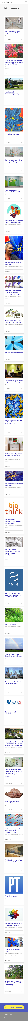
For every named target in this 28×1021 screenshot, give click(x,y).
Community (13, 95)
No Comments (20, 35)
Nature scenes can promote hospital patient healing (14, 381)
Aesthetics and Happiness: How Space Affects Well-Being (13, 455)
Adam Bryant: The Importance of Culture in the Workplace (13, 521)
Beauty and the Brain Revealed (11, 713)
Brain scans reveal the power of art (12, 802)
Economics (20, 163)
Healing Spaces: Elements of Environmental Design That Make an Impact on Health (14, 743)
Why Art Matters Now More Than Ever (13, 263)
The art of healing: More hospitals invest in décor (12, 32)
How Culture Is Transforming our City (12, 93)
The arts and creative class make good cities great (13, 161)
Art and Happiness (11, 896)
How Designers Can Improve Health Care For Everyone (14, 221)
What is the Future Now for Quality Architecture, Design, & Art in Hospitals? (13, 292)
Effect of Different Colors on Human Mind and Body (13, 924)
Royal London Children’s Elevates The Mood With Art (13, 191)
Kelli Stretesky (8, 35)
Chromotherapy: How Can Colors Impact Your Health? (13, 655)
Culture (12, 66)
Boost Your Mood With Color (14, 353)
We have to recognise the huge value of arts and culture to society (13, 830)
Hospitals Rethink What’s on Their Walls (14, 484)
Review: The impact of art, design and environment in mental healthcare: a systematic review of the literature (13, 773)
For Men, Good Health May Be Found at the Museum (13, 861)
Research (15, 35)
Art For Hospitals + (7, 2)
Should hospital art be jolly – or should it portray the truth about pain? (14, 422)
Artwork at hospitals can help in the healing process (13, 135)
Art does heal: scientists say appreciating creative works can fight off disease (14, 62)
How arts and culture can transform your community (13, 321)
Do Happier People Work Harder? (12, 950)
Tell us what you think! (14, 1007)
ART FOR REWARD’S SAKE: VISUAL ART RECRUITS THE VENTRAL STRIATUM (13, 595)
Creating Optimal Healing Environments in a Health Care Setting (13, 983)
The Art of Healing (10, 624)
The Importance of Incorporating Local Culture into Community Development (13, 552)
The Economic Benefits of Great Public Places (13, 683)
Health (12, 35)
